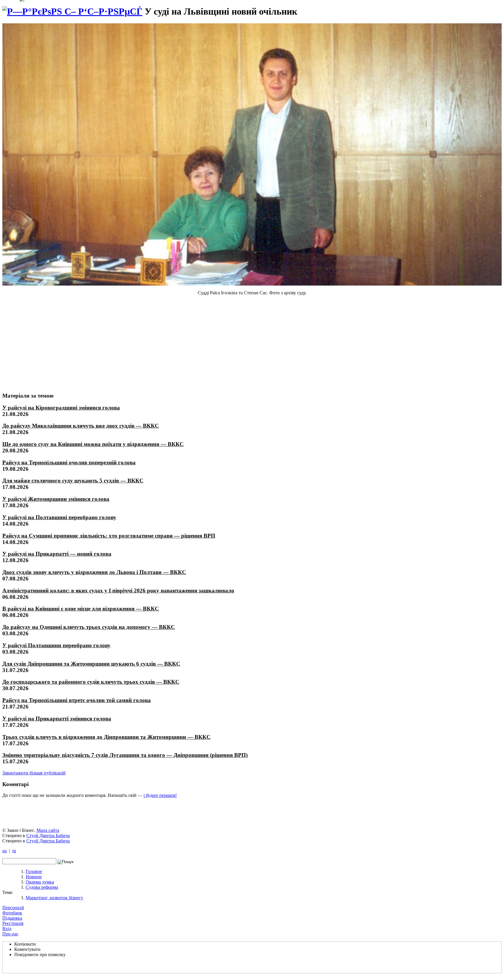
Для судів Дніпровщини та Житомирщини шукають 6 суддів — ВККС (91, 664)
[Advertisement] (45, 343)
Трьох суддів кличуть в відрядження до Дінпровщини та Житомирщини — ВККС (106, 737)
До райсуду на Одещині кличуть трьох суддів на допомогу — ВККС (88, 627)
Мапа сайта (47, 830)
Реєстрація (12, 923)
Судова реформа (42, 887)
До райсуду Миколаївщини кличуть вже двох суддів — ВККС (80, 426)
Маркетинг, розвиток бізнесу (54, 897)
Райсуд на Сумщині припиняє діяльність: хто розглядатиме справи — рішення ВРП (108, 536)
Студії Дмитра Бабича (48, 835)
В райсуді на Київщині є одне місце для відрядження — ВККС (80, 609)
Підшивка (12, 918)
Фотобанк (12, 912)
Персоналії (13, 907)
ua (4, 850)
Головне (34, 871)
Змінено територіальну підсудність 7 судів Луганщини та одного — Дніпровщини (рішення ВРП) (125, 755)
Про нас (10, 933)
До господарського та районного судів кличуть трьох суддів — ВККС (90, 682)
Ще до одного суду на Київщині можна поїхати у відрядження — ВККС (93, 444)
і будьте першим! (160, 795)
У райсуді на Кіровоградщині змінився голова (61, 408)
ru (14, 850)
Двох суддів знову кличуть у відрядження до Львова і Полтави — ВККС (94, 572)
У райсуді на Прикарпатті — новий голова (56, 554)
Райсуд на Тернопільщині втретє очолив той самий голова (76, 700)
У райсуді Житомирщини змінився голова (55, 499)
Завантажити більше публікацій (34, 772)
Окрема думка (40, 881)
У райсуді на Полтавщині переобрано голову (59, 517)
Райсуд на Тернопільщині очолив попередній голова (69, 462)
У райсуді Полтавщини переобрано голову (56, 645)
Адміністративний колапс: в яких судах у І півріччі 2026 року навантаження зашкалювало (118, 590)
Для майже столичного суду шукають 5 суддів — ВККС (73, 480)
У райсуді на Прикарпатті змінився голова (56, 718)
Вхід (6, 928)
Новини (34, 876)
